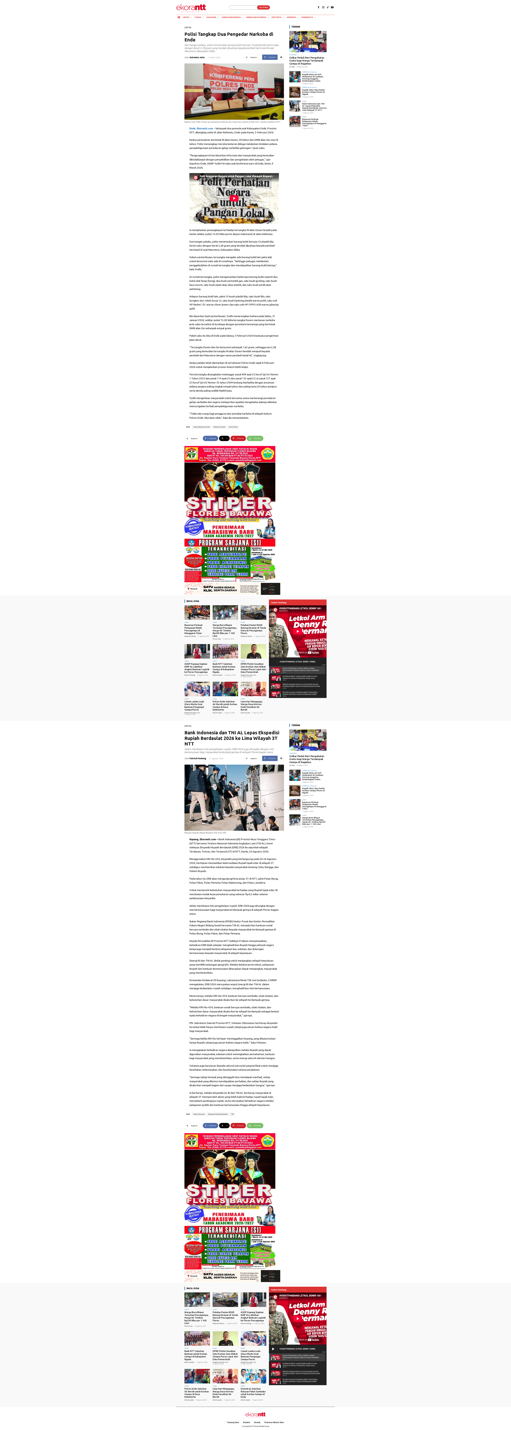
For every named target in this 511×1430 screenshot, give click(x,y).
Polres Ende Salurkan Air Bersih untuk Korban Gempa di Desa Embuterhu (225, 705)
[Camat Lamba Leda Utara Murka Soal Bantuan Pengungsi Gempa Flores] (197, 689)
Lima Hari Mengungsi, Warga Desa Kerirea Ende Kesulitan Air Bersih (252, 705)
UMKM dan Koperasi (309, 72)
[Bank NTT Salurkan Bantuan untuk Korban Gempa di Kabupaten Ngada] (225, 651)
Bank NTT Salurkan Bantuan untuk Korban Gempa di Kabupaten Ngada (224, 668)
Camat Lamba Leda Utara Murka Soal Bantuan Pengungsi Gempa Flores (194, 705)
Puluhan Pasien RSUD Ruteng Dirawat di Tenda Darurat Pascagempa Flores (253, 629)
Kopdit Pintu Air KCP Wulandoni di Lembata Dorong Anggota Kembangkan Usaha (312, 77)
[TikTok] (327, 7)
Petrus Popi (217, 639)
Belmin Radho (218, 675)
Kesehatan (293, 54)
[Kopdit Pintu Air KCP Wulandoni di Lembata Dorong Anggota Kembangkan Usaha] (294, 76)
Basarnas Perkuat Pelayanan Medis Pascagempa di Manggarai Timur (314, 122)
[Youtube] (332, 7)
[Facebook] (318, 7)
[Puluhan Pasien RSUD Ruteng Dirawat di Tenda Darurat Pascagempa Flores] (253, 612)
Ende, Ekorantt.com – (202, 128)
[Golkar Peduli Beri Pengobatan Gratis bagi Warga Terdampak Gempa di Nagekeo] (308, 41)
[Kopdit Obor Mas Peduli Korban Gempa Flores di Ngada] (294, 92)
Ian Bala (292, 67)
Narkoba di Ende (219, 427)
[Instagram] (323, 7)
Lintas (187, 27)
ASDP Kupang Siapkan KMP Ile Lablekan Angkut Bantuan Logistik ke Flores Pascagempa (196, 668)
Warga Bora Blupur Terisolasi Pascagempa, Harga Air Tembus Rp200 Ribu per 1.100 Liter (225, 630)
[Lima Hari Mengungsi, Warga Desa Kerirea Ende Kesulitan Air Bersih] (253, 689)
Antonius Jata (197, 57)
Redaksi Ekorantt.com (248, 675)
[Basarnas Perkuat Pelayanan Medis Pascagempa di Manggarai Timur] (294, 121)
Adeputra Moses (190, 636)
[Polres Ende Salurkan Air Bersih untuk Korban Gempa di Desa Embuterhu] (225, 689)
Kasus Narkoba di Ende (202, 427)
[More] (281, 57)
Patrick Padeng (189, 675)
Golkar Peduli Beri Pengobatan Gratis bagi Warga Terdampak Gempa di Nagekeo (306, 60)
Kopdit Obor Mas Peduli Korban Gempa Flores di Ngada (313, 92)
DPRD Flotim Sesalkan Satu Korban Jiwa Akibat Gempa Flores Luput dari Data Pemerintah (253, 668)
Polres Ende (233, 427)
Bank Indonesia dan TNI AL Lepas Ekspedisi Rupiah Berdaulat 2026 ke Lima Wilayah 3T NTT (314, 107)
